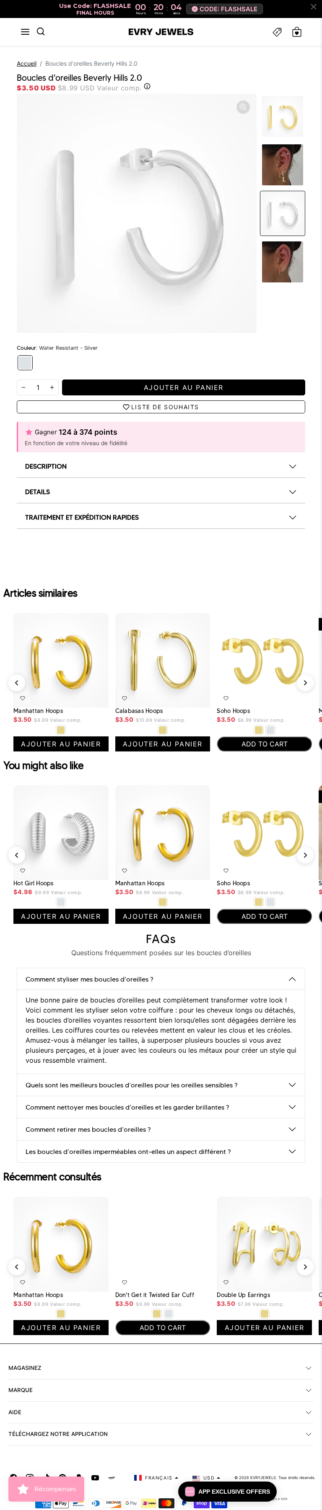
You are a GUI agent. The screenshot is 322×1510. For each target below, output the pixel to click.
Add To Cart (283, 696)
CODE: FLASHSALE (228, 9)
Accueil (26, 63)
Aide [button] (14, 1412)
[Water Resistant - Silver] (25, 362)
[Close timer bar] (313, 6)
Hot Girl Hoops (33, 883)
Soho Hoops (233, 711)
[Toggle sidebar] (277, 32)
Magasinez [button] (24, 1367)
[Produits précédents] (16, 682)
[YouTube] (95, 1478)
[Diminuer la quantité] (23, 387)
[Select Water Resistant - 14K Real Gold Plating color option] (61, 730)
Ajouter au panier (77, 696)
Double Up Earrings (243, 1295)
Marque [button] (20, 1390)
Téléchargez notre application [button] (58, 1434)
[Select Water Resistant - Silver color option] (270, 730)
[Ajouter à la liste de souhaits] (22, 698)
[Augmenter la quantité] (52, 387)
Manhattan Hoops (38, 711)
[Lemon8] (111, 1478)
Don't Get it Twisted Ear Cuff (154, 1295)
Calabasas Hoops (139, 711)
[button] (25, 31)
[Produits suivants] (305, 682)
